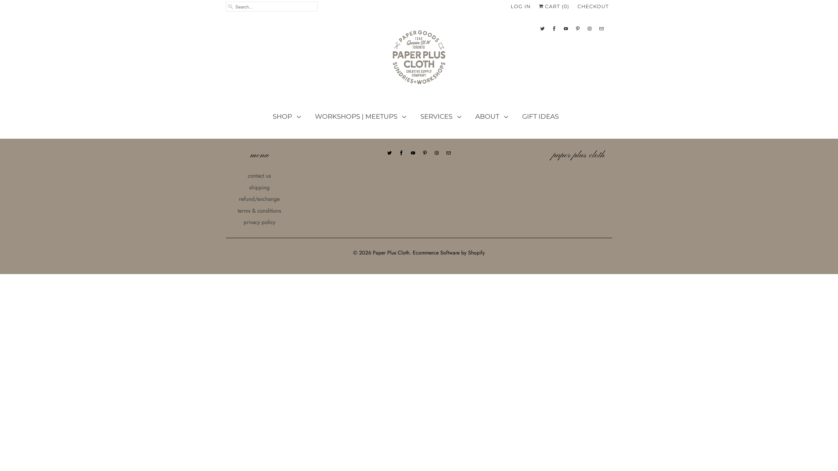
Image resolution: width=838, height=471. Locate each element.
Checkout (593, 6)
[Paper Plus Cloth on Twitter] (542, 28)
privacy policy (259, 222)
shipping (259, 187)
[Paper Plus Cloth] (419, 60)
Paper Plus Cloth (391, 252)
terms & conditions (259, 211)
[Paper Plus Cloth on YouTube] (566, 28)
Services (437, 116)
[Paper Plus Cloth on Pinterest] (578, 28)
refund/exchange (259, 199)
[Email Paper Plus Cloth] (601, 28)
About (488, 116)
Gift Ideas (540, 116)
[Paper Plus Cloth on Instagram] (589, 28)
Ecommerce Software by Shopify (449, 252)
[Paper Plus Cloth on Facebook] (554, 28)
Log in (521, 6)
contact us (259, 176)
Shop (283, 116)
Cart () (556, 6)
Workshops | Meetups (357, 116)
